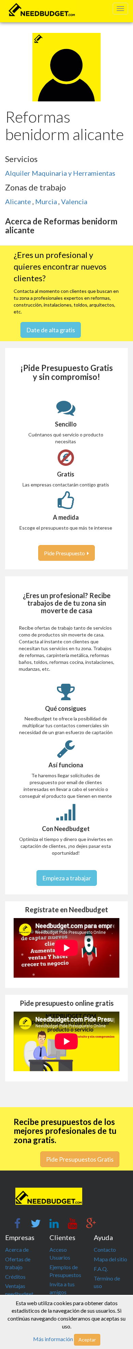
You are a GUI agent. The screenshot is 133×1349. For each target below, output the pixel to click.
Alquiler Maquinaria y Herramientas (60, 173)
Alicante (18, 201)
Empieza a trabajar (66, 878)
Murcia (46, 201)
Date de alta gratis (50, 330)
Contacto (105, 1249)
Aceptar (87, 1339)
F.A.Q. (101, 1268)
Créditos (15, 1276)
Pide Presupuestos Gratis (80, 1159)
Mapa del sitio (110, 1259)
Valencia (74, 201)
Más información (53, 1339)
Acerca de (17, 1249)
